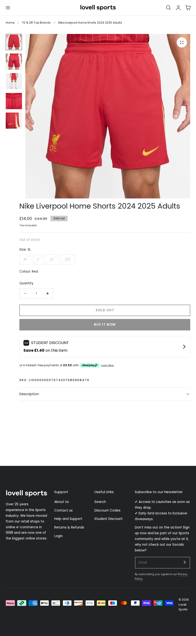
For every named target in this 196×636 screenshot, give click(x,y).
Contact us (63, 510)
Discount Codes (107, 510)
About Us (61, 502)
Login (58, 536)
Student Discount (108, 519)
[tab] (14, 42)
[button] (7, 7)
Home (10, 23)
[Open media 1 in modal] (182, 42)
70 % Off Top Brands (36, 23)
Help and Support (68, 519)
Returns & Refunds (69, 527)
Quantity (26, 283)
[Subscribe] (184, 562)
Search (100, 502)
